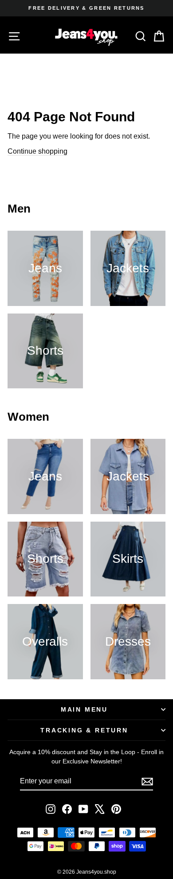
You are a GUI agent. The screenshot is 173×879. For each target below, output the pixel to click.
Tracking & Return (84, 730)
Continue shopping (37, 151)
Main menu (84, 709)
